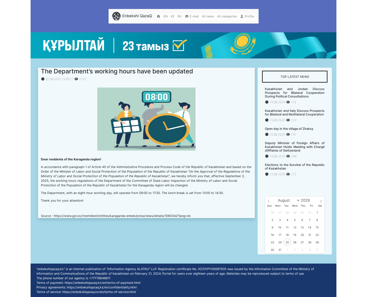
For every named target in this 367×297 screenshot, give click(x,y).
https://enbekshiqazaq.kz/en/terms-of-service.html (99, 292)
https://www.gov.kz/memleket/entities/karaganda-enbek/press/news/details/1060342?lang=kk (122, 216)
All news (208, 16)
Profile (249, 16)
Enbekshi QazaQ (136, 16)
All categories (227, 16)
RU (180, 16)
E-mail (194, 16)
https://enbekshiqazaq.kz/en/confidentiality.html (102, 287)
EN (165, 16)
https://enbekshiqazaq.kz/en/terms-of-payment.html (102, 283)
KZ (173, 16)
